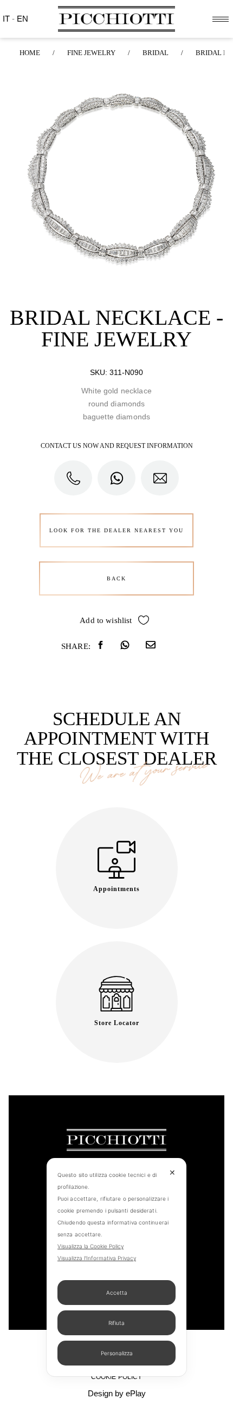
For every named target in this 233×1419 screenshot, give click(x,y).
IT (7, 18)
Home (30, 53)
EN (22, 18)
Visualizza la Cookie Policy (90, 1246)
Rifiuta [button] (116, 1323)
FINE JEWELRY (91, 53)
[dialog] (116, 1267)
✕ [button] (172, 1172)
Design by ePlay (117, 1393)
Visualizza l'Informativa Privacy (96, 1258)
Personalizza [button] (117, 1353)
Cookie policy (117, 1377)
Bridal (156, 53)
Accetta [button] (116, 1292)
